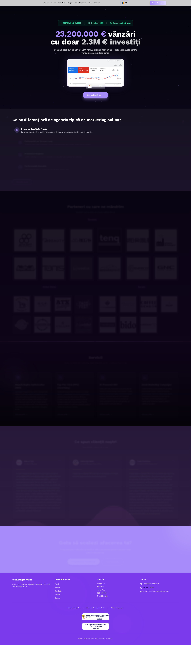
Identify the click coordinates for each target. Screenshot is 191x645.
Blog (90, 3)
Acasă (46, 3)
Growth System (80, 3)
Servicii (53, 3)
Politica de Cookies (117, 608)
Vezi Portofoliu (112, 558)
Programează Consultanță (83, 558)
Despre (70, 3)
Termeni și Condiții (74, 608)
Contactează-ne (158, 3)
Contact (97, 3)
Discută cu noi (22, 179)
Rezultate (61, 3)
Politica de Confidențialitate (95, 608)
